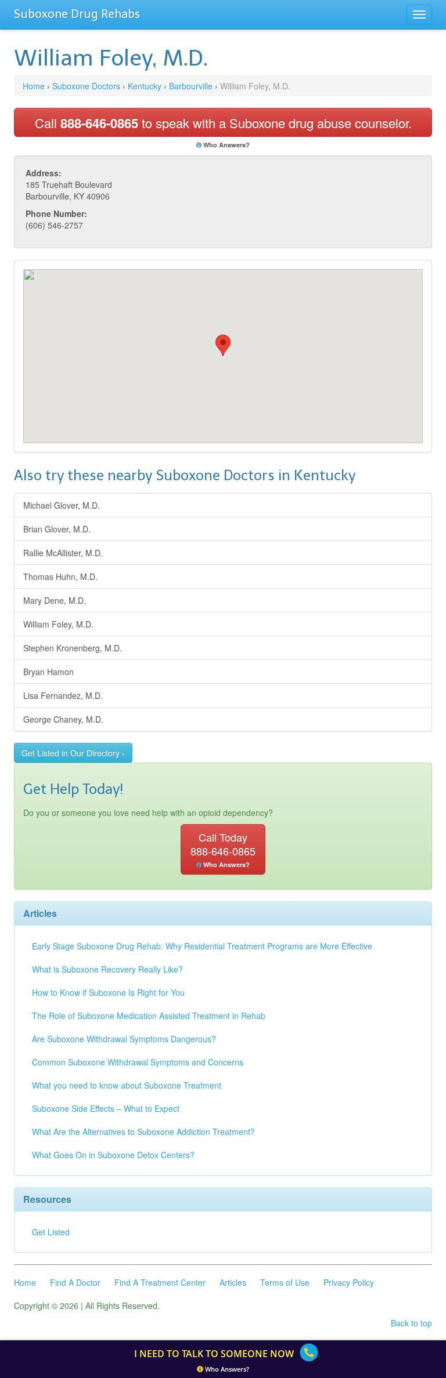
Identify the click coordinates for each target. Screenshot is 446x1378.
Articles (233, 1282)
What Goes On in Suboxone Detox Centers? (113, 1155)
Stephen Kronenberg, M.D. (72, 648)
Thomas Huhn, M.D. (60, 576)
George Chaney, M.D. (63, 719)
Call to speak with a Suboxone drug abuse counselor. (223, 123)
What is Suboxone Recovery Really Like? (107, 969)
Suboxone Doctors (86, 86)
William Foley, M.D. (58, 624)
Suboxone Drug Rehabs (77, 14)
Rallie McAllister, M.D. (63, 553)
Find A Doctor (75, 1282)
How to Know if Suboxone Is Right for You (108, 992)
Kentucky (144, 86)
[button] (223, 345)
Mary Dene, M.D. (54, 600)
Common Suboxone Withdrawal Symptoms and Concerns (137, 1062)
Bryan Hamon (48, 671)
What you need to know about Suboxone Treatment (126, 1085)
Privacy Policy (348, 1282)
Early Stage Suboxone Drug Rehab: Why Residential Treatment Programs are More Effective (202, 946)
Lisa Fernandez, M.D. (63, 695)
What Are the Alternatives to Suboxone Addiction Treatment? (143, 1131)
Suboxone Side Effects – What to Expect (105, 1108)
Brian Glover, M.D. (57, 529)
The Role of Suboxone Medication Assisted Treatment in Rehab (148, 1015)
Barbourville (191, 86)
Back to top (411, 1323)
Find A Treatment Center (160, 1282)
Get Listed (51, 1232)
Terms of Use (285, 1282)
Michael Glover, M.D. (61, 505)
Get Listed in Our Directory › (73, 753)
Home (34, 86)
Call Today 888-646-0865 (223, 849)
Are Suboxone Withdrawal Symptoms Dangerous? (124, 1039)
